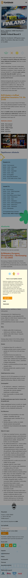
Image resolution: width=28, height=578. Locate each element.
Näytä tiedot (6, 304)
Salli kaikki (6, 298)
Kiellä (4, 301)
